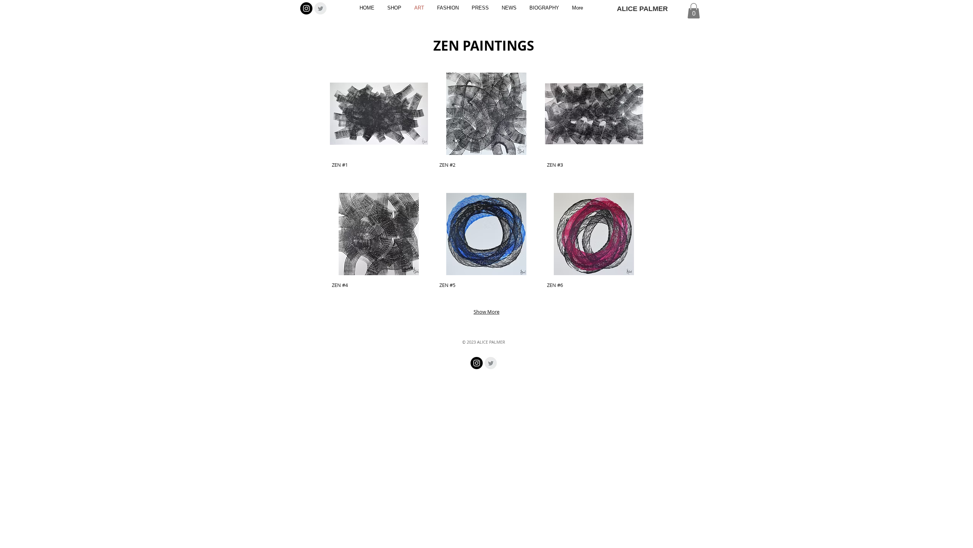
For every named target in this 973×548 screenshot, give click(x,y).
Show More (486, 311)
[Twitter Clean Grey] (320, 8)
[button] (693, 11)
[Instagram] (306, 8)
